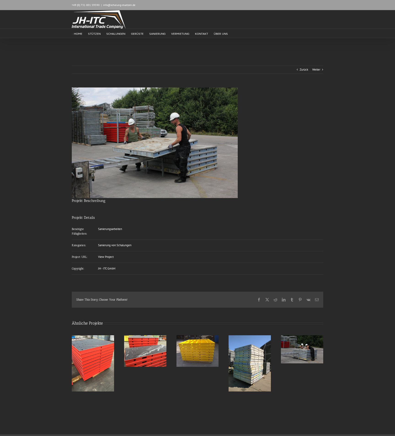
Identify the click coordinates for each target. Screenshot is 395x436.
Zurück (304, 69)
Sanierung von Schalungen (114, 245)
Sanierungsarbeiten (110, 229)
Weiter (316, 69)
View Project (106, 257)
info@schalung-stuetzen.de (119, 5)
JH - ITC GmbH (106, 268)
